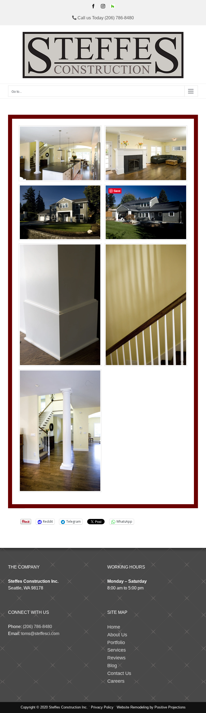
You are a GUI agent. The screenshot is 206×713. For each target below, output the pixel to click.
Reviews (116, 657)
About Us (117, 634)
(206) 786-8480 (37, 626)
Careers (115, 681)
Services (116, 650)
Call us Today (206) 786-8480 (105, 18)
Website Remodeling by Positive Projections (151, 707)
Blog (112, 665)
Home (113, 627)
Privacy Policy (102, 707)
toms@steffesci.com (40, 633)
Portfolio (116, 642)
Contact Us (119, 673)
